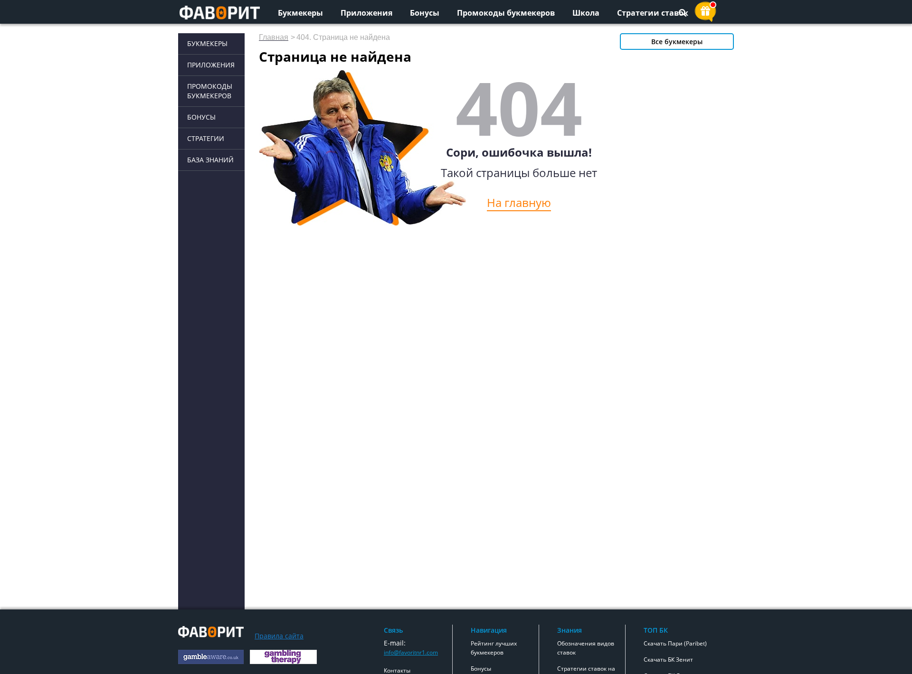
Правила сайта (279, 635)
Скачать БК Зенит (668, 659)
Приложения (366, 13)
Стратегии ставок (652, 13)
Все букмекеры (677, 41)
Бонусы (424, 13)
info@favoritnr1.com (411, 652)
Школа (585, 13)
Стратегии (205, 138)
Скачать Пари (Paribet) (675, 643)
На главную (519, 202)
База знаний (210, 159)
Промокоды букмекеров (506, 13)
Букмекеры (300, 13)
